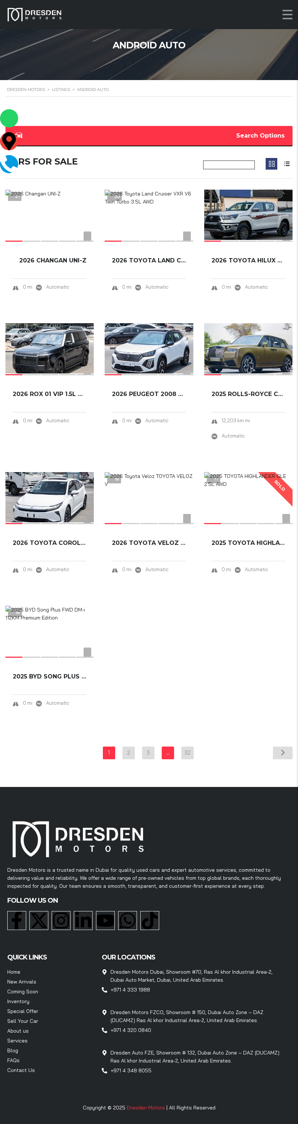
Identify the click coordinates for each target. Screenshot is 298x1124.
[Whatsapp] (127, 920)
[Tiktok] (149, 920)
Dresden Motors (146, 1107)
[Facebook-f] (16, 920)
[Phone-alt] (9, 164)
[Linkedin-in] (83, 920)
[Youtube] (105, 920)
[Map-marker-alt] (9, 141)
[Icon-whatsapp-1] (9, 118)
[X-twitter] (38, 920)
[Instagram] (61, 920)
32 (187, 752)
